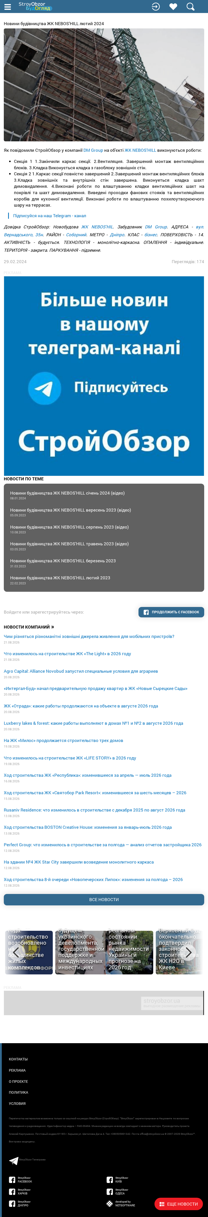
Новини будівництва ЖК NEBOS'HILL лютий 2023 (60, 580)
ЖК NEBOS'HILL (141, 150)
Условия (17, 1103)
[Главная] (36, 6)
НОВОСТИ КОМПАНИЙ (29, 626)
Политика (18, 1092)
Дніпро (117, 235)
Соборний (76, 235)
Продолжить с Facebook (175, 612)
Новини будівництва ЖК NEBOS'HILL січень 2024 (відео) (67, 495)
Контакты (18, 1059)
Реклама (17, 1070)
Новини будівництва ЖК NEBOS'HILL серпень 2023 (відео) (69, 529)
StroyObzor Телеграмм (32, 1159)
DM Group (93, 150)
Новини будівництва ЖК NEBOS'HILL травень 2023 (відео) (69, 546)
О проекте (18, 1081)
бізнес (150, 235)
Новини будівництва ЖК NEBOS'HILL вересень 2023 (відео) (70, 512)
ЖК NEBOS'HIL (97, 227)
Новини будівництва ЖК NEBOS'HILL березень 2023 (63, 563)
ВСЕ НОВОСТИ (104, 899)
